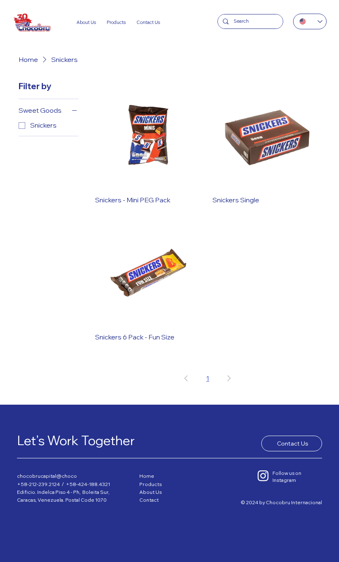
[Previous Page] (186, 378)
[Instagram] (263, 475)
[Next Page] (229, 378)
